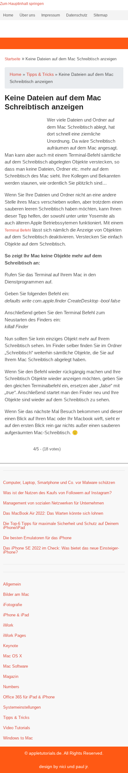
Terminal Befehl (18, 230)
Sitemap (100, 15)
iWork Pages (14, 635)
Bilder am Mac (16, 594)
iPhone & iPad (16, 615)
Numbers (11, 686)
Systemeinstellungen (22, 707)
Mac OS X (12, 656)
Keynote (10, 645)
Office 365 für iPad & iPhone (29, 697)
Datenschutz (76, 15)
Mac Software (15, 666)
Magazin (10, 676)
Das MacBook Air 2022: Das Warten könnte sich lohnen (53, 513)
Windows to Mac (18, 738)
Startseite (13, 59)
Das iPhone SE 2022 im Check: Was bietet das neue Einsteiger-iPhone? (61, 550)
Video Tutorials (16, 727)
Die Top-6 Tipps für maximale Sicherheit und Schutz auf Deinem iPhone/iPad (61, 525)
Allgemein (12, 584)
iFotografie (12, 604)
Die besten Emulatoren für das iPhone (37, 538)
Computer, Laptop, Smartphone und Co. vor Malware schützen (59, 482)
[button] (64, 43)
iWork (8, 625)
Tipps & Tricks (16, 717)
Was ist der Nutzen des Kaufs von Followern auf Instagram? (57, 492)
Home (8, 15)
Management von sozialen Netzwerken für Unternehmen (53, 503)
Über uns (27, 15)
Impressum (50, 15)
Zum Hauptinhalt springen (22, 4)
